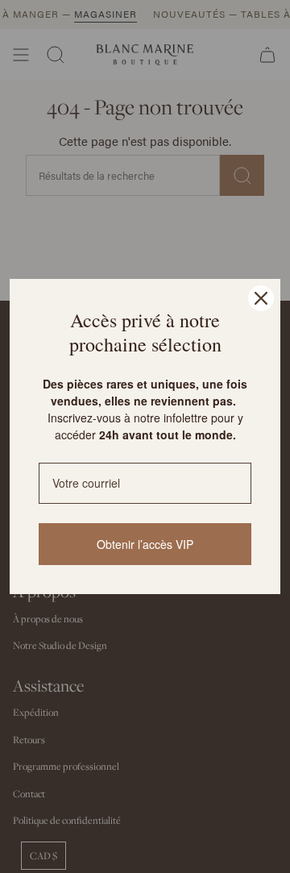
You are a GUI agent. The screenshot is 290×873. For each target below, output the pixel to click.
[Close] (261, 298)
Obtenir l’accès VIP (145, 544)
